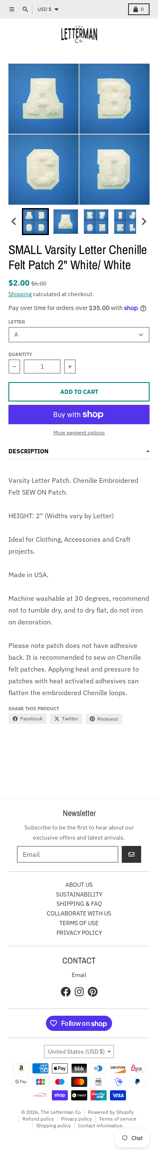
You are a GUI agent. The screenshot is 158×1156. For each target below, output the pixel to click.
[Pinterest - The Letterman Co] (93, 992)
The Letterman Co (60, 1112)
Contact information (100, 1125)
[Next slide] (144, 221)
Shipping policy (53, 1125)
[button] (35, 221)
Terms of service (118, 1119)
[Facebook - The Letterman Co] (66, 992)
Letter (16, 322)
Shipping (20, 294)
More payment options (79, 432)
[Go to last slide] (14, 221)
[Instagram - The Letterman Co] (79, 992)
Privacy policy (76, 1119)
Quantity (20, 354)
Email (79, 975)
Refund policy (38, 1119)
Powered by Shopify (111, 1112)
